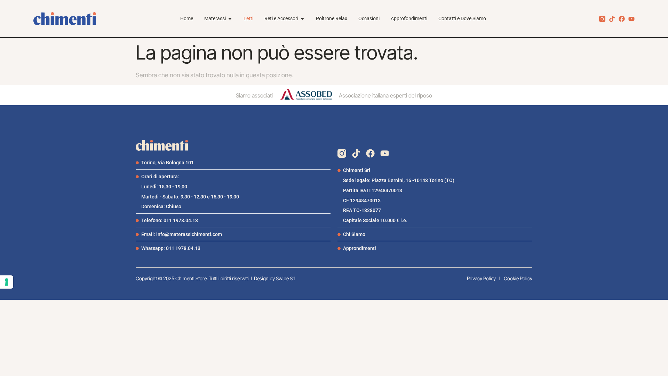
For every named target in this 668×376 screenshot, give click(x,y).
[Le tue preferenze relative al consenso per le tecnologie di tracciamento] (6, 282)
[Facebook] (622, 19)
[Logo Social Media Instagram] (602, 19)
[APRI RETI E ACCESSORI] (302, 18)
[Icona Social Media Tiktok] (612, 19)
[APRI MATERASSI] (230, 18)
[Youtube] (631, 19)
